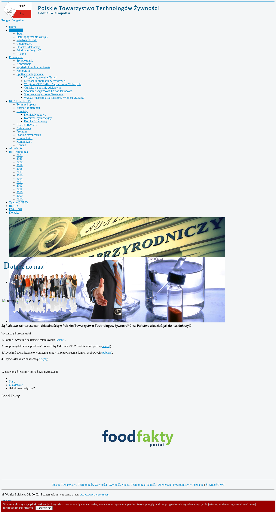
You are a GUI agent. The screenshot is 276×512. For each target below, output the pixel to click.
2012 (20, 185)
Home (12, 26)
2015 (20, 178)
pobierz (106, 352)
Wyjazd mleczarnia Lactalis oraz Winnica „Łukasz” (54, 97)
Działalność (16, 57)
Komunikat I (24, 141)
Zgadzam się (44, 508)
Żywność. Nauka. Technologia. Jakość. (132, 484)
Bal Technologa (18, 151)
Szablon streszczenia (29, 134)
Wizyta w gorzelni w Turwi (40, 77)
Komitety (22, 111)
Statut (20, 33)
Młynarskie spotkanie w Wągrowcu (45, 80)
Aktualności (24, 128)
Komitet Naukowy (35, 114)
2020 (20, 161)
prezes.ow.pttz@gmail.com (94, 494)
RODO (13, 205)
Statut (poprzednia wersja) (32, 36)
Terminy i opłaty (26, 104)
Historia (21, 53)
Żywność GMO (18, 202)
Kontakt (21, 145)
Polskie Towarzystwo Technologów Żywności (79, 484)
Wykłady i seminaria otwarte (33, 67)
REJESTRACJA (27, 124)
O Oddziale (16, 30)
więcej (60, 339)
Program (22, 131)
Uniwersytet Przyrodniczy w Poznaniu (181, 484)
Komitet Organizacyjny (38, 118)
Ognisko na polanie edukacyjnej (43, 87)
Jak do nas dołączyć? (29, 50)
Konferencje (24, 64)
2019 (20, 165)
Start (11, 381)
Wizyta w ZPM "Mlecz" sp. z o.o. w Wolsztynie (52, 84)
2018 (20, 168)
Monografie (23, 70)
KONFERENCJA (20, 101)
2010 (20, 192)
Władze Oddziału (27, 40)
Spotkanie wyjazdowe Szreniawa (43, 94)
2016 (20, 175)
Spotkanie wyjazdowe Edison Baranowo (48, 91)
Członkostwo (24, 43)
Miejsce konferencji (28, 107)
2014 (20, 182)
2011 (19, 188)
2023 (20, 158)
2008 (20, 199)
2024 (20, 155)
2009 (20, 195)
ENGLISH (15, 209)
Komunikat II (24, 138)
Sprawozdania (25, 60)
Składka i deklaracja (28, 47)
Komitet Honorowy (35, 121)
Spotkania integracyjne (30, 74)
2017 (20, 172)
